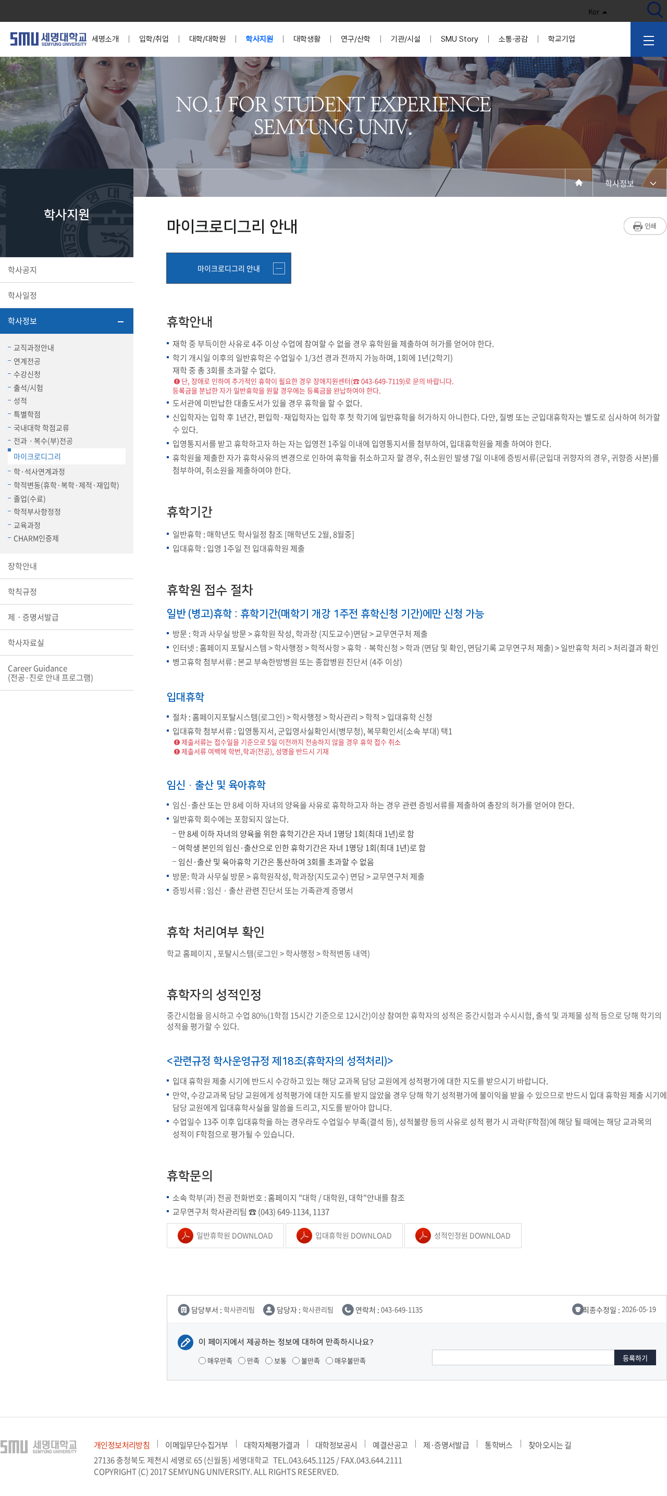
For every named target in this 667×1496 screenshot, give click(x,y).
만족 (252, 1360)
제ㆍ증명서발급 (33, 617)
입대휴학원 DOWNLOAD (353, 1235)
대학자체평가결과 (272, 1445)
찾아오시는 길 (550, 1445)
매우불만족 (349, 1360)
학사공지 (22, 269)
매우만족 (219, 1360)
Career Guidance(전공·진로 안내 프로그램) (50, 672)
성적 (20, 400)
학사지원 (259, 39)
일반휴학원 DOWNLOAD (234, 1235)
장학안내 (22, 566)
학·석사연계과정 (39, 471)
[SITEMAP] (649, 39)
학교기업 (561, 39)
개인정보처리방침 (122, 1445)
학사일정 (22, 295)
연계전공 (27, 361)
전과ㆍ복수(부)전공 (43, 440)
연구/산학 (355, 39)
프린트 (645, 226)
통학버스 (499, 1445)
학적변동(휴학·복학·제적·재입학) (66, 485)
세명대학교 (48, 39)
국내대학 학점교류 (41, 427)
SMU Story (459, 39)
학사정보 (22, 320)
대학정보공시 (336, 1445)
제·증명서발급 (446, 1445)
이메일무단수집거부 (196, 1445)
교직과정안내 (34, 347)
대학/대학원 (207, 39)
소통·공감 (513, 39)
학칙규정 (22, 591)
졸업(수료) (30, 498)
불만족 (310, 1360)
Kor (593, 11)
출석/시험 (28, 387)
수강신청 (27, 374)
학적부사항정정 (37, 511)
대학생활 (306, 39)
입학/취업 (154, 39)
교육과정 (27, 525)
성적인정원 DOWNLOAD (472, 1235)
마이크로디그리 (37, 456)
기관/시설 (406, 39)
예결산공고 (390, 1445)
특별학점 (27, 414)
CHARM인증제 (36, 538)
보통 (280, 1360)
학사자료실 (26, 642)
